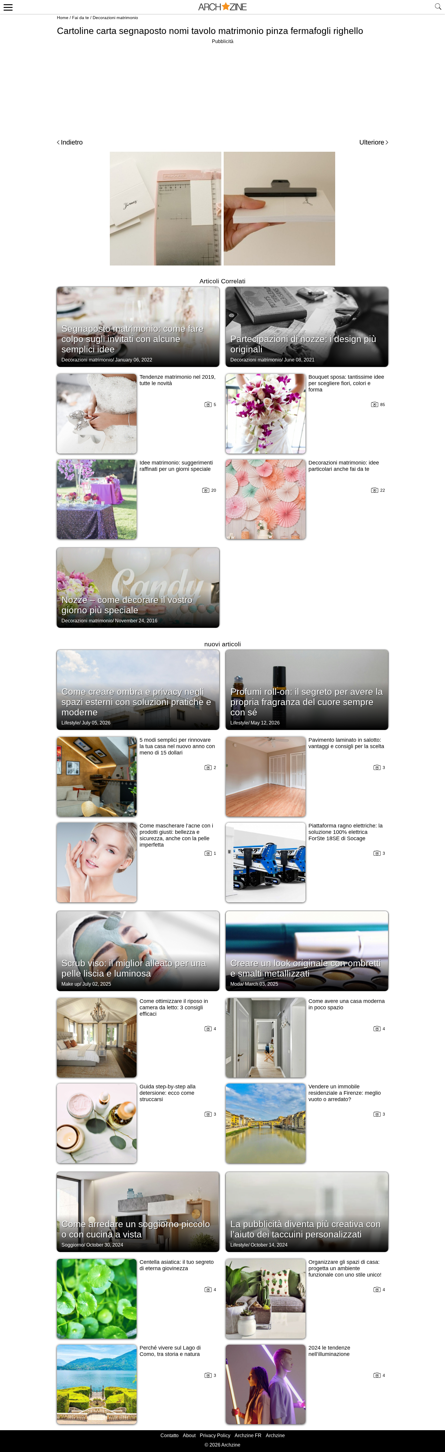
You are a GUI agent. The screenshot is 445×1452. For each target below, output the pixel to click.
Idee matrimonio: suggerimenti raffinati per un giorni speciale (176, 466)
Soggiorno (72, 1244)
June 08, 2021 (299, 359)
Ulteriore (371, 142)
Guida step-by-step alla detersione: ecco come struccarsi (168, 1093)
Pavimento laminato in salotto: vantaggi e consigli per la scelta (346, 743)
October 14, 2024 (269, 1244)
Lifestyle (70, 722)
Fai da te (80, 17)
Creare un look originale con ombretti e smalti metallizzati (305, 968)
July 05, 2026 (96, 722)
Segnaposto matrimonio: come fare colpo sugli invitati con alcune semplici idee (132, 339)
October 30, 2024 (104, 1244)
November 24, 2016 (136, 620)
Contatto (169, 1435)
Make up (70, 984)
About (189, 1435)
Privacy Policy (215, 1435)
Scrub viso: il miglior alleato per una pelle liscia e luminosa (133, 968)
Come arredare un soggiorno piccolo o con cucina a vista (135, 1229)
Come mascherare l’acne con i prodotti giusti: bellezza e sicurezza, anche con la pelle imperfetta (176, 835)
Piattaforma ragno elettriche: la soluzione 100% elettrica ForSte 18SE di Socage (345, 832)
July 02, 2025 (96, 984)
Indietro (72, 142)
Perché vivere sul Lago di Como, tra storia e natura (170, 1351)
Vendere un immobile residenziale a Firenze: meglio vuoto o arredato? (344, 1093)
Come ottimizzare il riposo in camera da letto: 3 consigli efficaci (174, 1007)
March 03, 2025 (261, 984)
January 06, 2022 (133, 359)
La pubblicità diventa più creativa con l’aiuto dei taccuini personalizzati (305, 1229)
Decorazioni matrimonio (115, 17)
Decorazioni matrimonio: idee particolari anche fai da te (343, 466)
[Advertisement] (222, 87)
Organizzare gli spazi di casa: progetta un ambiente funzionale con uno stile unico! (344, 1268)
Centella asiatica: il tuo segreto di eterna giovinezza (177, 1265)
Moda (236, 984)
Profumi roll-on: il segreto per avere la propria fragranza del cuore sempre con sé (306, 702)
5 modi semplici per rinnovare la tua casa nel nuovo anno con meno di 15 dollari (177, 746)
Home (62, 17)
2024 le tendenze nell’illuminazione (329, 1351)
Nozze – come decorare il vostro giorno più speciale (127, 605)
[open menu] (7, 7)
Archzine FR (248, 1435)
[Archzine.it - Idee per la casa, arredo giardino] (222, 7)
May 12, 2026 (265, 722)
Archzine (275, 1435)
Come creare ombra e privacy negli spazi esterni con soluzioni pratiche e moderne (136, 702)
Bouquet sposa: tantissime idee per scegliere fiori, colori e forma (346, 383)
